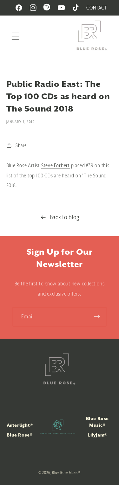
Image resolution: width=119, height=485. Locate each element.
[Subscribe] (97, 316)
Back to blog (65, 217)
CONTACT (96, 7)
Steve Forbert (55, 165)
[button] (15, 36)
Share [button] (21, 145)
